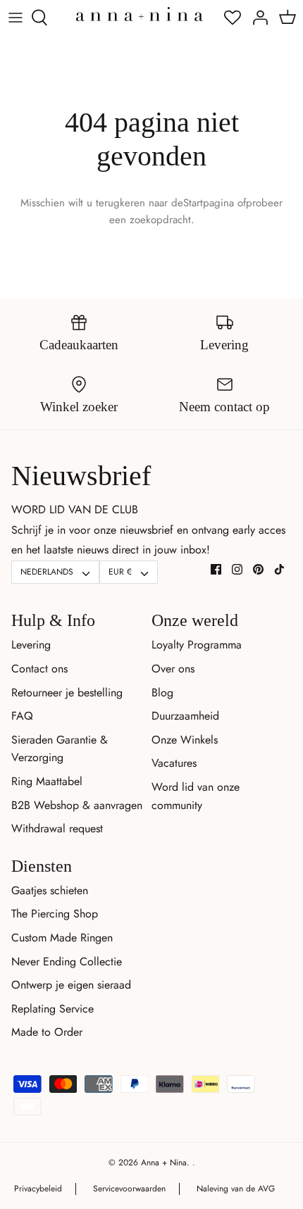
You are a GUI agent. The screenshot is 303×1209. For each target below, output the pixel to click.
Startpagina (208, 203)
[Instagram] (237, 569)
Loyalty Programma (197, 645)
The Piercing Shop (54, 914)
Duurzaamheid (185, 716)
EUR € (120, 571)
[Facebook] (216, 569)
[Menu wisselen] (15, 17)
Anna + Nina (164, 1162)
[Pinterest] (258, 569)
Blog (162, 692)
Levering (31, 645)
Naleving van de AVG (236, 1188)
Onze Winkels (185, 740)
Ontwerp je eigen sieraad (71, 985)
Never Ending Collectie (66, 961)
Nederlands (46, 571)
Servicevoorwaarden (129, 1188)
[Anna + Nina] (139, 14)
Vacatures (174, 763)
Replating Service (52, 1009)
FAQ (22, 716)
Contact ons (39, 668)
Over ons (173, 668)
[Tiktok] (279, 569)
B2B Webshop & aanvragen (76, 805)
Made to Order (46, 1032)
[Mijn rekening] (256, 17)
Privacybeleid (38, 1188)
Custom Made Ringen (62, 937)
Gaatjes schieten (49, 890)
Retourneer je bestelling (67, 692)
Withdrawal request (57, 828)
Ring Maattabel (46, 781)
